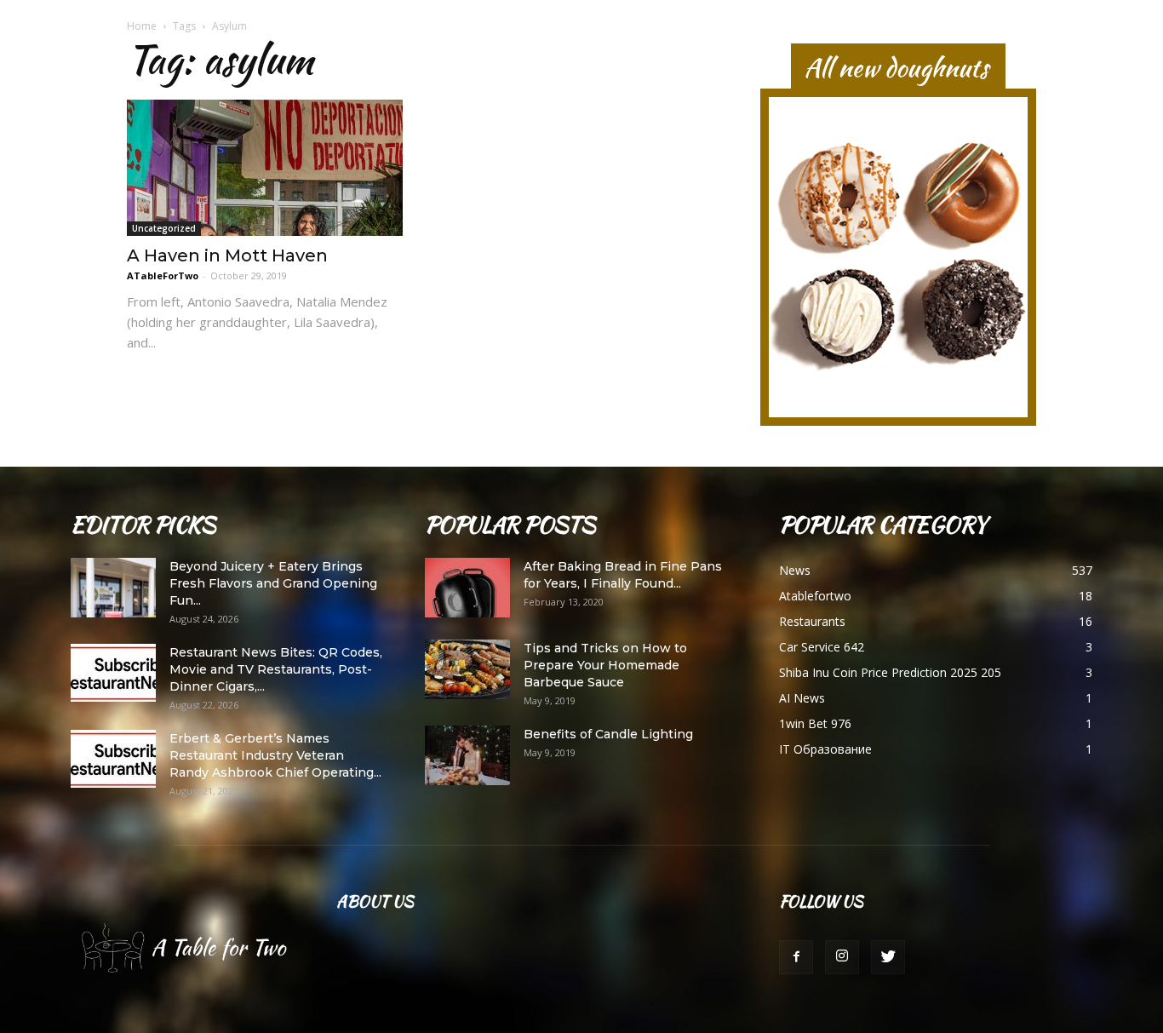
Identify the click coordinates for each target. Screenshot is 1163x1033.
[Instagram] (842, 957)
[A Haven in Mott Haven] (265, 168)
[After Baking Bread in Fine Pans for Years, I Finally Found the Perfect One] (467, 587)
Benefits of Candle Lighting (608, 734)
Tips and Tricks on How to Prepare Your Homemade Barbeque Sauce (605, 665)
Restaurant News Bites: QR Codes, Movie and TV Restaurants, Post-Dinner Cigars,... (275, 669)
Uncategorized (164, 228)
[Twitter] (888, 957)
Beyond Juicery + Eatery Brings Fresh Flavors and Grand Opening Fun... (273, 583)
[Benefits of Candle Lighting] (467, 755)
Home (142, 26)
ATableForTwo (162, 275)
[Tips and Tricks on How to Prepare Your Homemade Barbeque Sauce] (467, 669)
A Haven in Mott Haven (227, 255)
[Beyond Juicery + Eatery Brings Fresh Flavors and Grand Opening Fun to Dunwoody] (113, 587)
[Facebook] (796, 957)
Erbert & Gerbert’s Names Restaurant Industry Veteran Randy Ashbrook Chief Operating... (275, 755)
